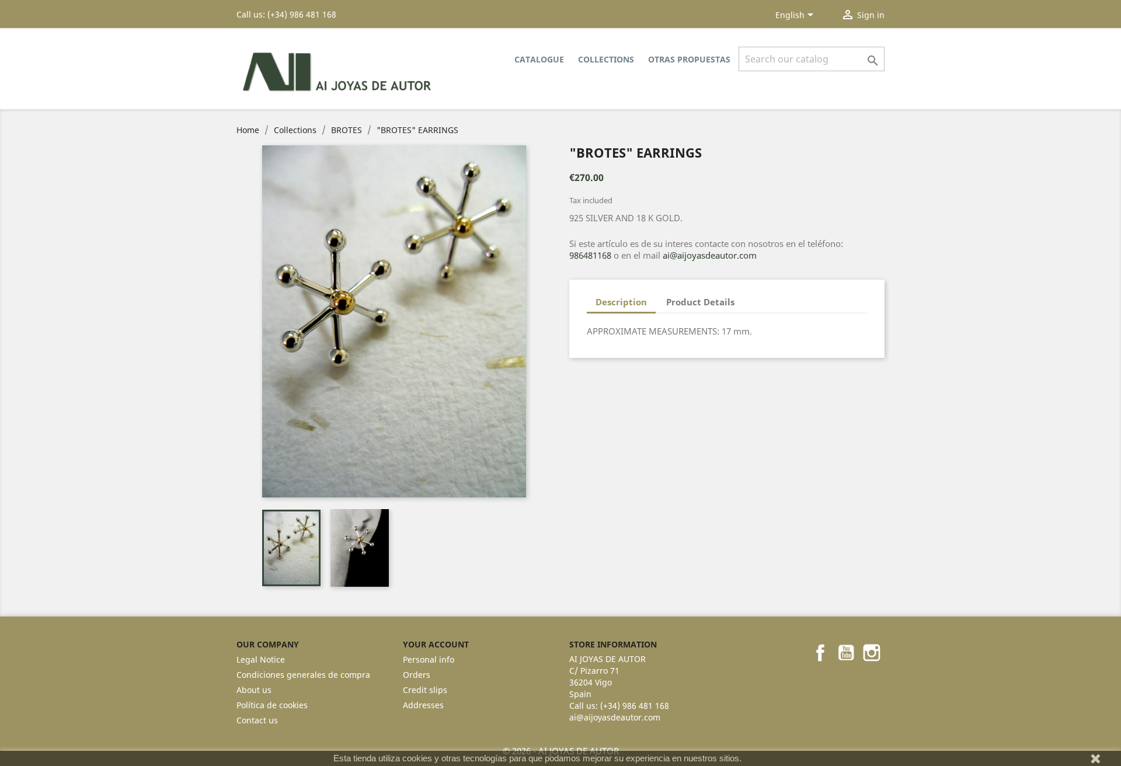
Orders (416, 674)
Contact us (257, 720)
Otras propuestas (689, 59)
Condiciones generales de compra (303, 674)
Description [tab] (621, 302)
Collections (606, 59)
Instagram (871, 652)
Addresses (423, 705)
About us (253, 689)
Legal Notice (260, 659)
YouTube (846, 652)
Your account (436, 644)
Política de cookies (272, 705)
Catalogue (539, 59)
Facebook (820, 652)
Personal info (428, 659)
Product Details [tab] (700, 302)
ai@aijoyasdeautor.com (710, 255)
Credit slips (425, 689)
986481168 (590, 255)
